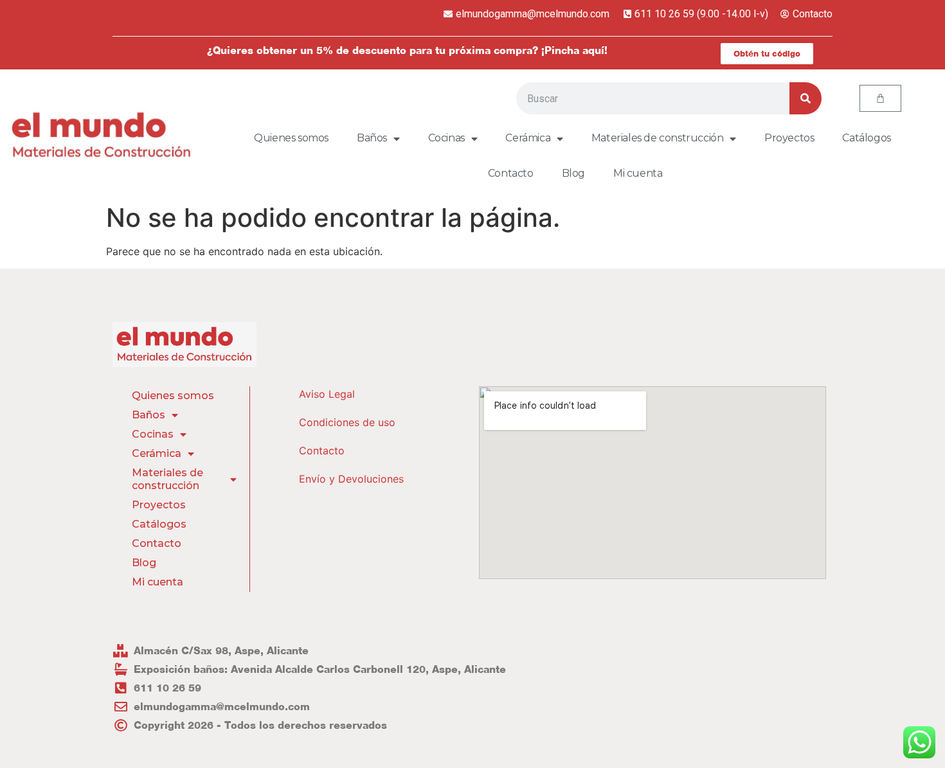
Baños (372, 138)
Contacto (511, 173)
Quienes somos (291, 138)
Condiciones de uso (347, 422)
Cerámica (527, 138)
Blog (573, 173)
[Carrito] (880, 98)
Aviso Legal (327, 394)
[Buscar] (805, 98)
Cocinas (446, 138)
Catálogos (866, 138)
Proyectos (789, 138)
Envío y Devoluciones (351, 478)
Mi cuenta (637, 173)
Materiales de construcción (657, 138)
